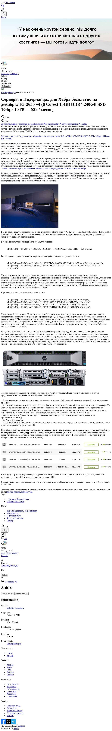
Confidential (12, 696)
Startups (10, 715)
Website (4, 555)
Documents (11, 691)
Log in (9, 653)
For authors (11, 686)
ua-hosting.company (15, 608)
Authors (10, 672)
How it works (12, 684)
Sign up (10, 655)
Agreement (11, 694)
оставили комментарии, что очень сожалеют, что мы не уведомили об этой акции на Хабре (43, 168)
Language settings (9, 726)
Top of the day (8, 594)
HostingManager (8, 92)
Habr (16, 728)
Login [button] (3, 17)
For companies (13, 689)
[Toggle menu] (2, 3)
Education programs (15, 713)
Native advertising (14, 710)
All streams (10, 2)
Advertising (12, 708)
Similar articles (21, 594)
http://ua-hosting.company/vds (19, 492)
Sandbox (10, 674)
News (9, 667)
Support (21, 726)
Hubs (9, 670)
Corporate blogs (13, 706)
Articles (10, 665)
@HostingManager (9, 565)
